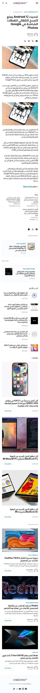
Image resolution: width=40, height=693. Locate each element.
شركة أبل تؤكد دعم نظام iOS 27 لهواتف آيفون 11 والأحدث (15, 346)
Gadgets (23, 243)
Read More (8, 411)
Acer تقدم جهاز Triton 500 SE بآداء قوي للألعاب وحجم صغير (20, 656)
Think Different (27, 683)
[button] (37, 3)
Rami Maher (29, 570)
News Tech (30, 34)
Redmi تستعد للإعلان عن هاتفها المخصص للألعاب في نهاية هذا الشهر (21, 607)
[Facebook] (26, 689)
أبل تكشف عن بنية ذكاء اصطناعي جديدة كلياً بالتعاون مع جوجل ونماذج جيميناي (15, 334)
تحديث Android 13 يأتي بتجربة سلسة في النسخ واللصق (31, 200)
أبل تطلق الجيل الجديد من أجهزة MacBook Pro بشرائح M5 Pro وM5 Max (20, 457)
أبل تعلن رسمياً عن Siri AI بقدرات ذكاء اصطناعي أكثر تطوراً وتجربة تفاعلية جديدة (15, 320)
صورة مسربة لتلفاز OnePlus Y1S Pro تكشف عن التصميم (21, 559)
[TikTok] (14, 689)
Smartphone (31, 268)
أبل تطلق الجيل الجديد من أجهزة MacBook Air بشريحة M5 (24, 510)
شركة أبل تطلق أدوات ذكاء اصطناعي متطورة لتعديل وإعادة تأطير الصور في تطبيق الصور (15, 306)
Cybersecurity (33, 12)
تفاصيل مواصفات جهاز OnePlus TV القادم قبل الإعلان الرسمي (17, 248)
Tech (25, 12)
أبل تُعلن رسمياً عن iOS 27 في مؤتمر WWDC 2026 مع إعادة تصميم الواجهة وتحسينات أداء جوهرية (21, 403)
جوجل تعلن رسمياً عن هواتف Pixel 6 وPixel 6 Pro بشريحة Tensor (13, 200)
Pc (37, 652)
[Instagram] (23, 689)
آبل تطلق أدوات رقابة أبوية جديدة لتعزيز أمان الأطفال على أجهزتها (15, 294)
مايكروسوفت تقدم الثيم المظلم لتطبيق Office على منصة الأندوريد (25, 273)
